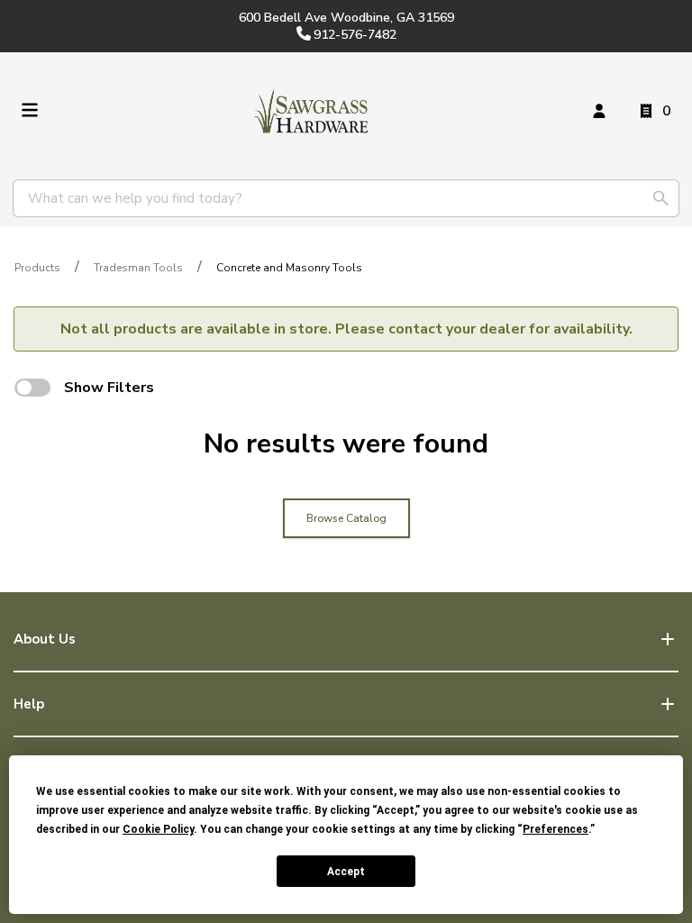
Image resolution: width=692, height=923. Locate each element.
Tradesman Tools (138, 267)
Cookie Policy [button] (158, 829)
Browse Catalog (346, 518)
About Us (45, 639)
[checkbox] (32, 388)
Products (37, 267)
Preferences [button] (555, 829)
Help (29, 704)
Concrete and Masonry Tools (289, 267)
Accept (346, 871)
